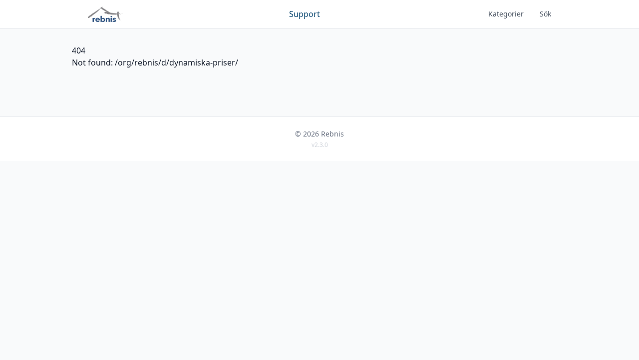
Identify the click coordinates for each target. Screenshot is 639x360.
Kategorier (506, 13)
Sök (545, 13)
